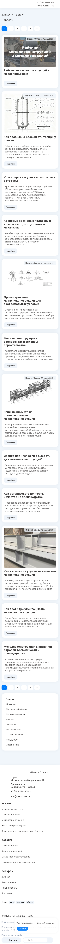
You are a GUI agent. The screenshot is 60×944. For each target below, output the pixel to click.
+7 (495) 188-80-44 (45, 2)
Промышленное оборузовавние (19, 862)
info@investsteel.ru (46, 6)
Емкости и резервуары (14, 825)
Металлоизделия (11, 814)
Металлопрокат (10, 845)
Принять (22, 929)
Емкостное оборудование (16, 856)
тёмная (30, 902)
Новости (10, 704)
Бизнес (10, 719)
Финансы (11, 724)
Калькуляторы (9, 882)
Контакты (7, 893)
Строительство (14, 734)
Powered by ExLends (12, 935)
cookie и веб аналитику (45, 923)
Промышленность (15, 714)
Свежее (10, 699)
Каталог (13, 940)
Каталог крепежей (12, 851)
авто (12, 902)
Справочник (12, 744)
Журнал (6, 876)
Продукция (12, 739)
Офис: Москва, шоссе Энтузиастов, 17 (27, 779)
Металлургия (13, 729)
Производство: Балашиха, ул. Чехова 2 (23, 785)
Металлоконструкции (13, 820)
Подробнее (10, 83)
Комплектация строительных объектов (23, 831)
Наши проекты (9, 887)
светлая (20, 902)
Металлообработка (16, 709)
